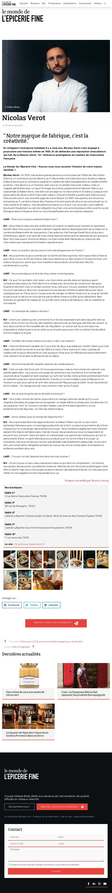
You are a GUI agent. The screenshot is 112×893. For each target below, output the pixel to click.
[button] (105, 3)
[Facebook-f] (88, 884)
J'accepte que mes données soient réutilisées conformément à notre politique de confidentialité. (44, 865)
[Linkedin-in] (94, 884)
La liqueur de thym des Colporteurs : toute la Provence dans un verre (27, 734)
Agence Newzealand (84, 816)
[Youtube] (105, 884)
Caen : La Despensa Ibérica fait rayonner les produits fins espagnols (83, 694)
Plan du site (66, 816)
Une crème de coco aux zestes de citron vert (25, 694)
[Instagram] (99, 884)
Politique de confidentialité (46, 816)
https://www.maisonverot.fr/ (30, 544)
